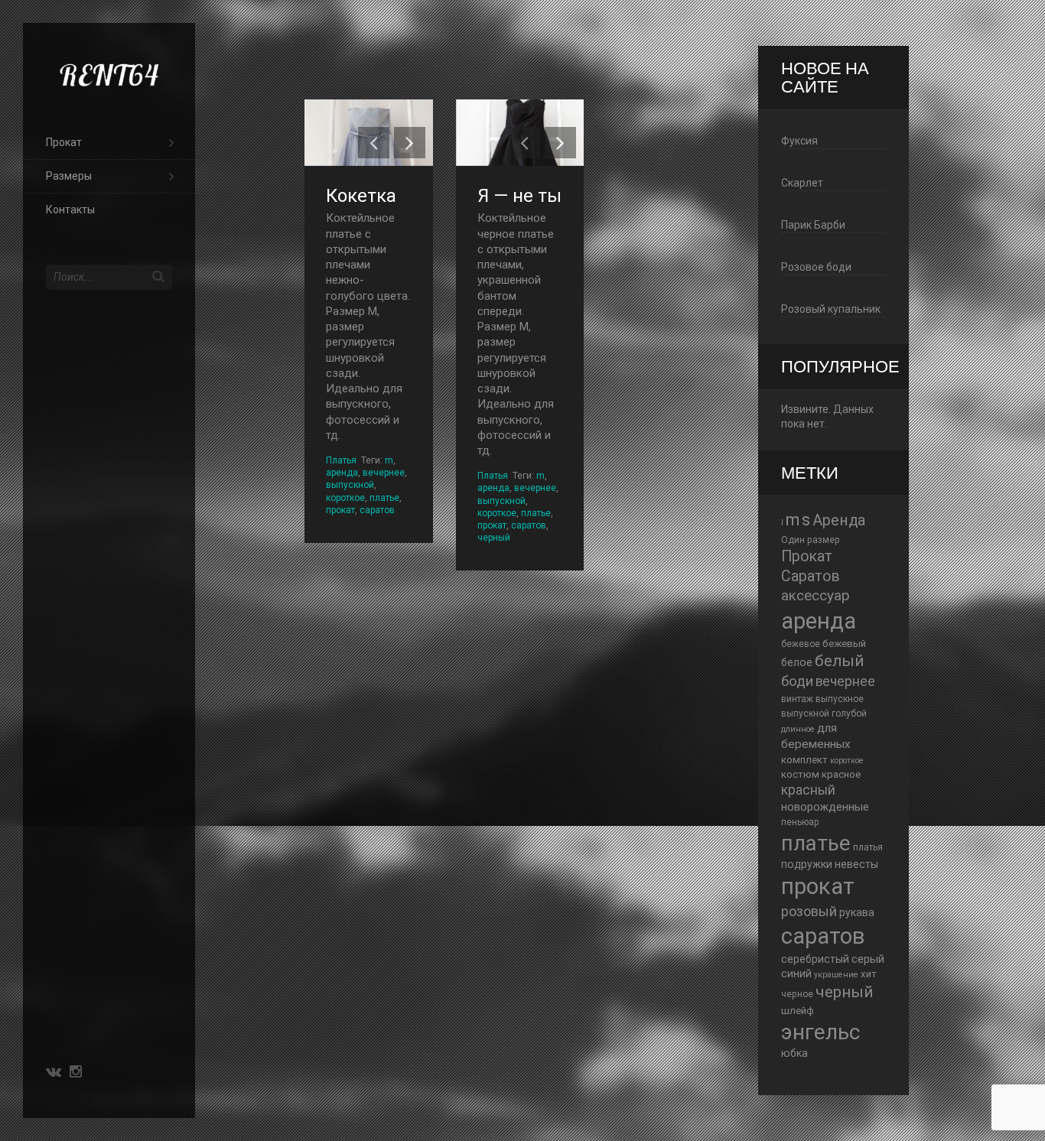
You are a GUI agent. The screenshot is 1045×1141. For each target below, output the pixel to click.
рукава (856, 912)
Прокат (64, 142)
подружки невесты (829, 864)
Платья (341, 460)
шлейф (797, 1010)
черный (493, 537)
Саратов (810, 576)
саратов (377, 510)
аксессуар (815, 595)
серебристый (815, 959)
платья (868, 847)
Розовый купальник (831, 309)
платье (384, 497)
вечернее (384, 472)
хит (869, 974)
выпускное (839, 699)
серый (867, 959)
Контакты (70, 209)
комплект (804, 760)
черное (797, 994)
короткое (345, 497)
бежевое (800, 644)
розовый (809, 911)
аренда (342, 472)
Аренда (838, 520)
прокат (340, 510)
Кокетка (361, 195)
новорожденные (825, 807)
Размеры (69, 176)
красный (808, 790)
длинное (798, 729)
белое (796, 662)
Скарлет (802, 183)
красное (841, 774)
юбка (794, 1053)
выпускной (350, 484)
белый (839, 661)
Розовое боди (816, 267)
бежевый (844, 643)
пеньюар (800, 822)
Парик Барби (813, 225)
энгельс (820, 1032)
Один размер (810, 540)
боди (797, 681)
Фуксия (799, 141)
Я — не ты (519, 195)
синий (796, 973)
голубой (849, 713)
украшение (836, 975)
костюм (800, 774)
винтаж (797, 699)
